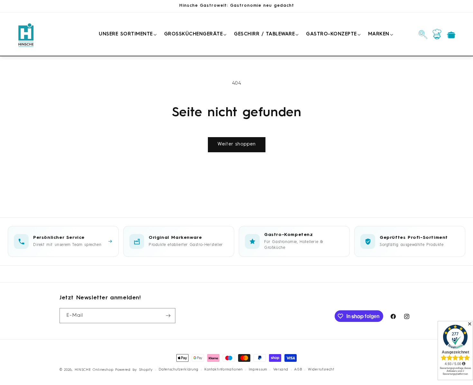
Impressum (258, 369)
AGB (298, 369)
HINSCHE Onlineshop (94, 370)
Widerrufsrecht (321, 369)
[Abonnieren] (168, 315)
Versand (280, 369)
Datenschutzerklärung (178, 369)
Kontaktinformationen (223, 369)
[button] (126, 34)
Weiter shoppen (237, 144)
